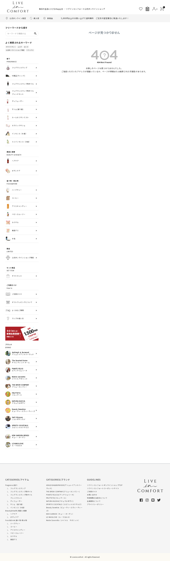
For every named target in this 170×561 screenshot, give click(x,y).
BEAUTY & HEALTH (14, 153)
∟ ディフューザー (13, 501)
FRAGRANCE (12, 60)
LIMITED (10, 250)
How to (12, 286)
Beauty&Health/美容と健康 (16, 511)
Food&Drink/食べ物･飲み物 (16, 520)
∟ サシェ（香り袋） (14, 504)
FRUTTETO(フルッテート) (56, 498)
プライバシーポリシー (95, 504)
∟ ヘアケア (11, 514)
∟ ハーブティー (12, 523)
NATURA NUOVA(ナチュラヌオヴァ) (59, 501)
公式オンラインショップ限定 (15, 50)
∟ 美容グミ (11, 539)
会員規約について (94, 501)
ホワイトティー (11, 47)
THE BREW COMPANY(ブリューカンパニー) (63, 491)
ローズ (26, 47)
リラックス (30, 50)
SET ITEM (11, 269)
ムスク (20, 47)
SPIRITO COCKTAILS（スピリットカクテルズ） (64, 504)
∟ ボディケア (12, 517)
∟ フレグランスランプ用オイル (18, 491)
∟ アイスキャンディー (15, 530)
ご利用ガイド (92, 491)
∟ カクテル (11, 536)
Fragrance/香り (11, 485)
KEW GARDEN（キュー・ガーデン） (60, 514)
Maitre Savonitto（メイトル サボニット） (63, 520)
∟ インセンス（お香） (15, 507)
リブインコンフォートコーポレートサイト (103, 488)
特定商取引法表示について (97, 498)
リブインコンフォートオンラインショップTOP (104, 485)
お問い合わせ (92, 495)
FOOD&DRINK (12, 182)
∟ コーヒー (11, 526)
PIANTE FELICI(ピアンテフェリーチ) (60, 495)
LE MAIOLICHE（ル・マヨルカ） (58, 517)
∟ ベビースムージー (14, 533)
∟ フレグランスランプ (15, 488)
